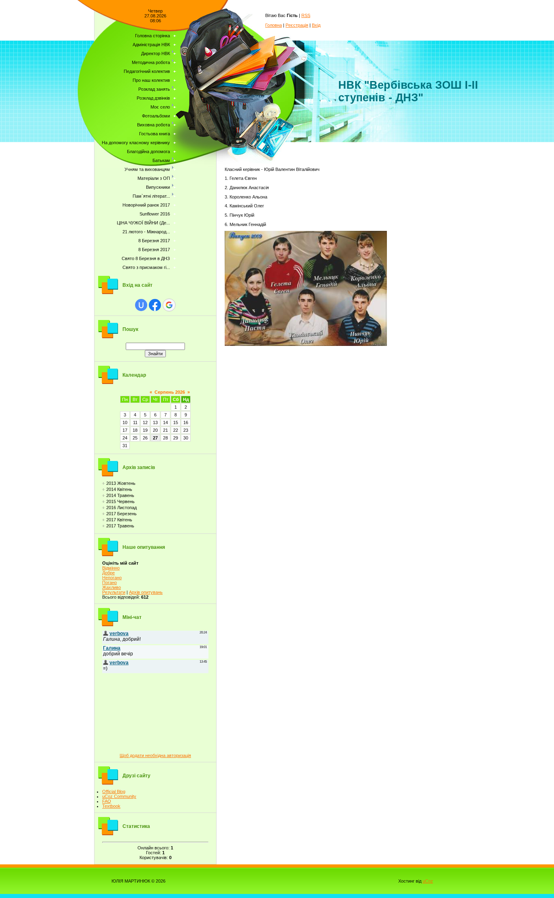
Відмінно (111, 567)
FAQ (106, 801)
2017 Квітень (119, 519)
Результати (113, 592)
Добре (108, 572)
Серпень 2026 (170, 392)
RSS (305, 15)
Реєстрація (297, 25)
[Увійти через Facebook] (155, 305)
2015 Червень (120, 501)
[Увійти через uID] (141, 305)
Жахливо (111, 587)
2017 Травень (120, 525)
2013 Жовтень (120, 483)
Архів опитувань (146, 592)
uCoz (428, 881)
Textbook (111, 806)
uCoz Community (119, 796)
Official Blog (113, 791)
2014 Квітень (119, 489)
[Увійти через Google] (169, 305)
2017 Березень (121, 513)
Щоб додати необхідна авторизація (155, 755)
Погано (109, 582)
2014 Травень (120, 495)
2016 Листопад (121, 507)
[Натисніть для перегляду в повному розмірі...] (306, 344)
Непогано (112, 577)
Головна (273, 25)
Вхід (316, 25)
